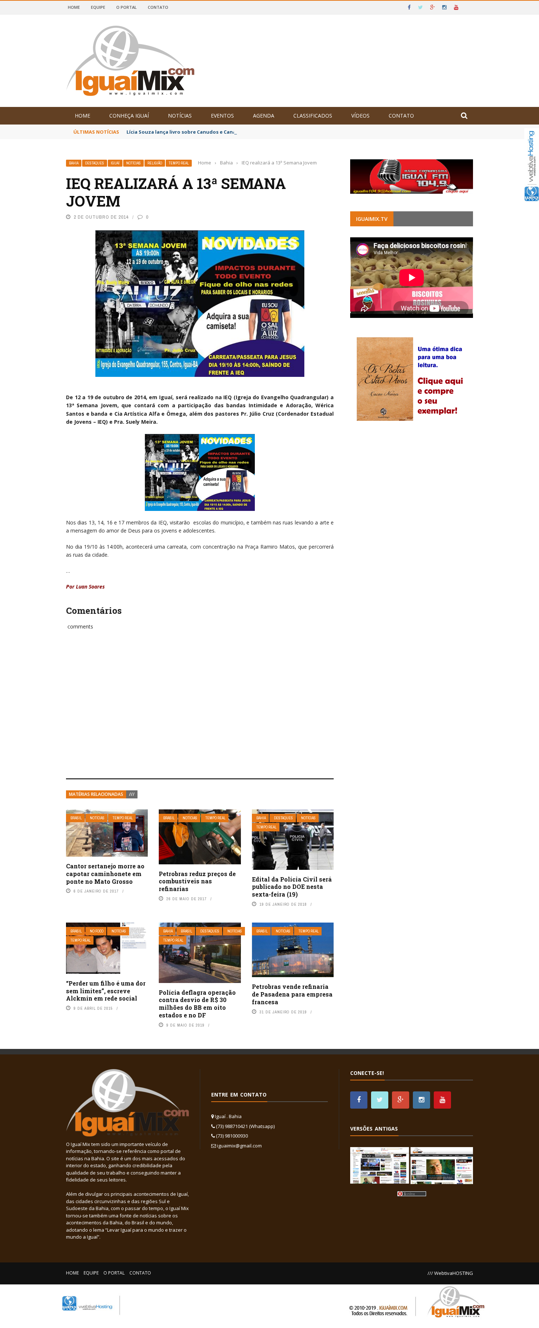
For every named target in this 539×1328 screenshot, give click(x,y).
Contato (158, 7)
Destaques (94, 163)
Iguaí (115, 163)
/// (132, 794)
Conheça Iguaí (129, 115)
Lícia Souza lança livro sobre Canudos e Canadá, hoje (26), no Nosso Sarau (216, 132)
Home (74, 7)
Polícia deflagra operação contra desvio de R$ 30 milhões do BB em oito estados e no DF (197, 1003)
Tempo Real (179, 163)
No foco (96, 931)
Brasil (76, 818)
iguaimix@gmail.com (239, 1145)
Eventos (222, 115)
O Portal (126, 7)
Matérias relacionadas (96, 794)
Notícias (180, 115)
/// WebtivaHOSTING (450, 1273)
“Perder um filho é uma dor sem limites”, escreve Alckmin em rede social (106, 990)
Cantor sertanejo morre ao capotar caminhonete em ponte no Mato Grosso (105, 873)
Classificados (312, 115)
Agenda (263, 115)
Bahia (73, 163)
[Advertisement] (200, 712)
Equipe (98, 7)
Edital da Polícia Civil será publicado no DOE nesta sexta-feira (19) (292, 886)
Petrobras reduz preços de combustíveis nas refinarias (197, 881)
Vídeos (360, 115)
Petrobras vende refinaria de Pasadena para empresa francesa (292, 994)
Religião (154, 163)
